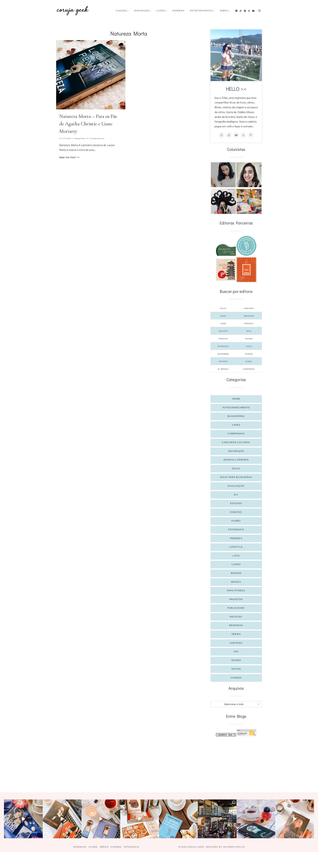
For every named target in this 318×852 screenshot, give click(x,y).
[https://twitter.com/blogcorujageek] (243, 135)
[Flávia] (223, 174)
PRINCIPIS (223, 338)
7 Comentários (97, 138)
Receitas (236, 617)
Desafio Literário (236, 460)
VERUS (249, 346)
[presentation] (90, 74)
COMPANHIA (249, 369)
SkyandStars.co (234, 847)
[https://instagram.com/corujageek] (222, 135)
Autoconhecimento (236, 407)
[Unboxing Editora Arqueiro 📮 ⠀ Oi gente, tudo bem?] (100, 818)
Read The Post (69, 157)
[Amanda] (249, 174)
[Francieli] (223, 201)
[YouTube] (253, 11)
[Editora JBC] (226, 269)
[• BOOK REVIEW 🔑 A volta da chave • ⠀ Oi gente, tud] (256, 818)
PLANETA (249, 354)
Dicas (236, 468)
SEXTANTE (223, 361)
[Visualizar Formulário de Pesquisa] (259, 10)
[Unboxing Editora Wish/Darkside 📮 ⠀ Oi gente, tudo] (23, 818)
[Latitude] (226, 250)
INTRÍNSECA (223, 346)
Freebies (178, 10)
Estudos (236, 503)
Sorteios (236, 643)
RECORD (249, 338)
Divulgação (236, 486)
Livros (236, 564)
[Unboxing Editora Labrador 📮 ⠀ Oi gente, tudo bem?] (62, 818)
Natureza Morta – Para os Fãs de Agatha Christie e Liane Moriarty (88, 123)
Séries (236, 634)
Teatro (236, 660)
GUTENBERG (223, 354)
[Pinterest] (245, 11)
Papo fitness (236, 590)
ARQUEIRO (249, 308)
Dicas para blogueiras (236, 477)
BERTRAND (249, 316)
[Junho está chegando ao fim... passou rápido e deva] (178, 818)
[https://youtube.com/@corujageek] (236, 135)
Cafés (236, 425)
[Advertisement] (236, 761)
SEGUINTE (223, 331)
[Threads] (249, 11)
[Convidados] (249, 201)
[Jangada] (246, 269)
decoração (236, 451)
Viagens (236, 678)
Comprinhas (236, 433)
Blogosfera (236, 416)
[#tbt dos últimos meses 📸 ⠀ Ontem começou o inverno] (217, 818)
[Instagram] (236, 11)
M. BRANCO (223, 369)
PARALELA (248, 323)
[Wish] (246, 246)
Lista (236, 556)
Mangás (236, 573)
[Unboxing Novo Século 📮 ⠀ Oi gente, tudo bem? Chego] (294, 818)
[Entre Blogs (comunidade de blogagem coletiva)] (246, 732)
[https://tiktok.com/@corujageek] (229, 135)
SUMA (223, 323)
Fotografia (236, 529)
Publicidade (236, 608)
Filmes (236, 521)
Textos (236, 669)
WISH (248, 331)
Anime (236, 399)
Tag (236, 651)
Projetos (236, 599)
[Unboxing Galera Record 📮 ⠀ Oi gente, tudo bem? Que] (139, 818)
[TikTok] (240, 11)
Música (236, 582)
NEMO (223, 316)
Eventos (236, 512)
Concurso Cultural (236, 442)
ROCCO (223, 308)
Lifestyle (236, 547)
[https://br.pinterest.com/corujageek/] (251, 135)
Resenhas (80, 138)
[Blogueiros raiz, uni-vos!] (226, 734)
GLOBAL (248, 361)
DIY (236, 495)
